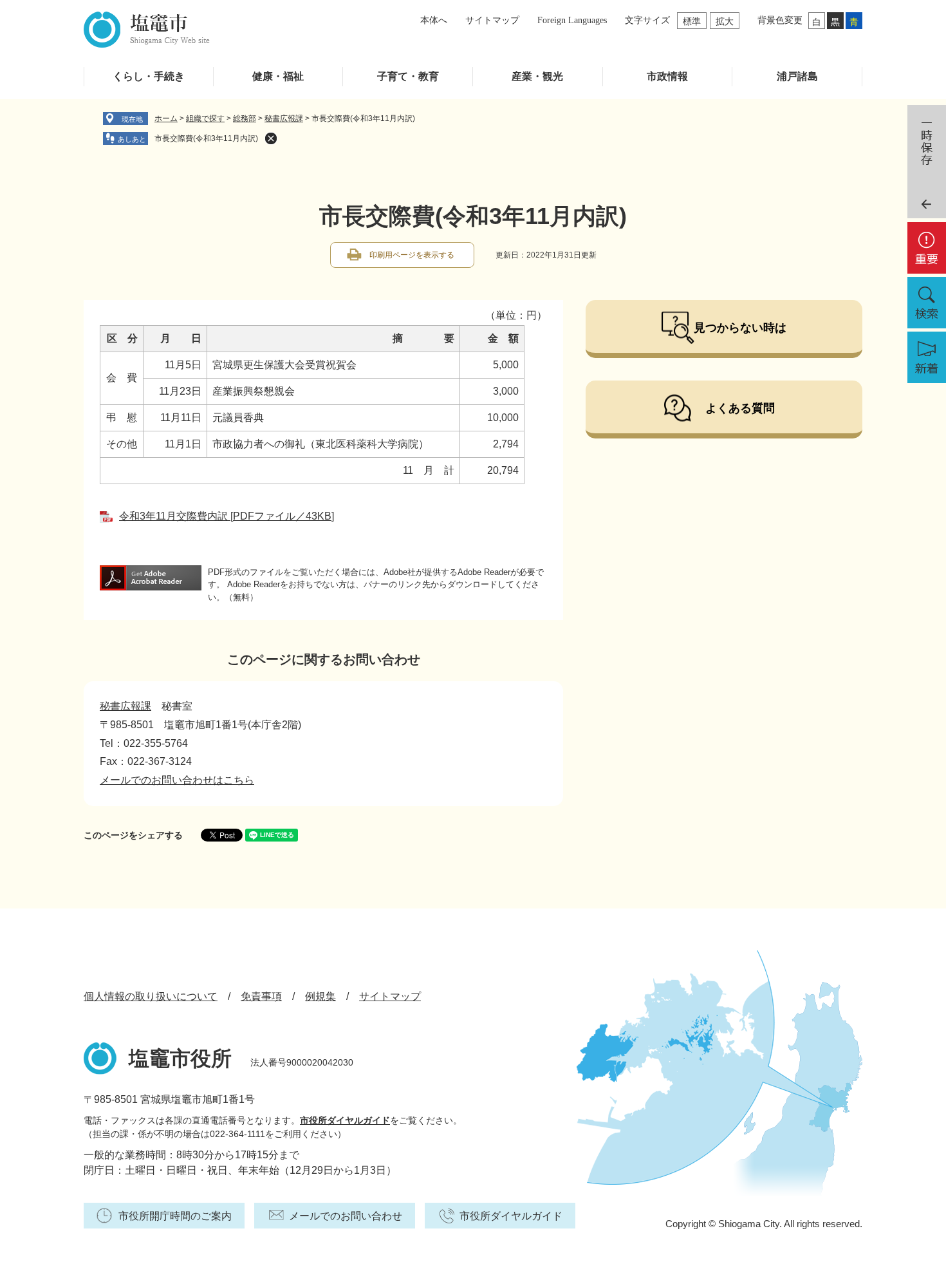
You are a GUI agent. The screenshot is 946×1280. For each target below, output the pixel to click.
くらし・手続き (149, 76)
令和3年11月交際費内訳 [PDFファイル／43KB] (226, 516)
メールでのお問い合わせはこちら (177, 780)
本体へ (433, 20)
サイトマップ (492, 20)
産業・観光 (537, 76)
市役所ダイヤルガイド (345, 1120)
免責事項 (261, 996)
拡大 (725, 21)
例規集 (320, 996)
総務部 (244, 118)
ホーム (166, 118)
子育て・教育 (408, 76)
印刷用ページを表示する (411, 254)
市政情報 (667, 76)
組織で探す (205, 118)
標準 (692, 21)
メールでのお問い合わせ (345, 1215)
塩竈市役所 (180, 1058)
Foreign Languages (572, 20)
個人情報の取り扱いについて (151, 996)
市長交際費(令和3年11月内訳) (206, 138)
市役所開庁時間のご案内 (175, 1215)
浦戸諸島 (797, 76)
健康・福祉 (278, 76)
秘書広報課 (283, 118)
